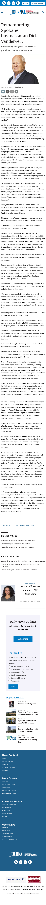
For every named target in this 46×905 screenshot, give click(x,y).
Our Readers (6, 808)
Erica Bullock (19, 87)
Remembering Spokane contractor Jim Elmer (16, 544)
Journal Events (7, 834)
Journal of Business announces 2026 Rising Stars (30, 590)
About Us (5, 828)
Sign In (25, 3)
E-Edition (5, 782)
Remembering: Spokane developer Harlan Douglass (18, 541)
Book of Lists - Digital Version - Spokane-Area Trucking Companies (23, 561)
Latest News (6, 525)
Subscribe (23, 639)
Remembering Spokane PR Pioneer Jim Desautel (17, 547)
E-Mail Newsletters (8, 785)
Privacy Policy (7, 837)
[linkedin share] (3, 91)
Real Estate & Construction (25, 525)
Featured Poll (16, 652)
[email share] (16, 91)
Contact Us (6, 831)
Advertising (6, 811)
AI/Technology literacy (20, 666)
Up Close (5, 764)
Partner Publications (9, 793)
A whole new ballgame (27, 704)
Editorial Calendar (9, 805)
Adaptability (15, 681)
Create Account (38, 3)
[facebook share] (12, 91)
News (4, 759)
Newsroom (6, 787)
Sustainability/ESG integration (22, 669)
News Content (10, 755)
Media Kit (5, 817)
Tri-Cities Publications (10, 840)
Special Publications (9, 790)
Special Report (7, 761)
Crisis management (18, 675)
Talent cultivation (18, 678)
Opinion (5, 770)
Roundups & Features (9, 767)
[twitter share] (7, 91)
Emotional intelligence (20, 672)
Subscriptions (7, 814)
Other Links (8, 824)
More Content (10, 778)
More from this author (30, 601)
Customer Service (12, 801)
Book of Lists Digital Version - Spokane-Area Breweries (19, 570)
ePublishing (35, 894)
